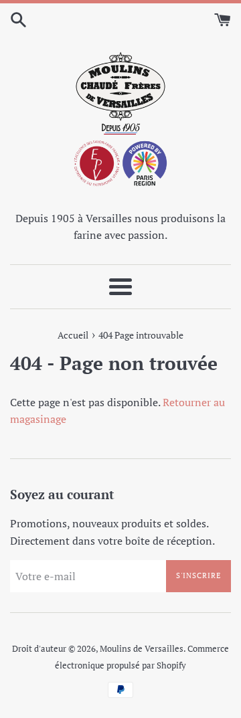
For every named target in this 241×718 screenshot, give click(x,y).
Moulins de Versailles (141, 648)
